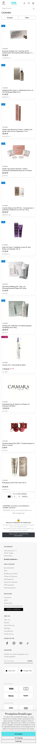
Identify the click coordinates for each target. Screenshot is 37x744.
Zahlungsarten (9, 579)
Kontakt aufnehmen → (11, 559)
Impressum (7, 597)
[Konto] (24, 3)
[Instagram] (14, 643)
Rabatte (6, 622)
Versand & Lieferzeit (10, 582)
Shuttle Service (9, 634)
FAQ (5, 571)
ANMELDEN (29, 661)
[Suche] (33, 9)
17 (19, 496)
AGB (5, 600)
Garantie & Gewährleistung (13, 606)
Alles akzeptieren (19, 734)
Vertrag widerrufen (13, 609)
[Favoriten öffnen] (29, 3)
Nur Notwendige (19, 738)
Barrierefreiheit (9, 568)
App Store (11, 671)
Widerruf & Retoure (10, 576)
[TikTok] (28, 643)
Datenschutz (8, 603)
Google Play (27, 671)
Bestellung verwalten (11, 573)
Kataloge (7, 628)
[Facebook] (7, 643)
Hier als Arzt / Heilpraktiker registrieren (18, 535)
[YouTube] (21, 643)
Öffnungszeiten (9, 585)
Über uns (7, 620)
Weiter (24, 496)
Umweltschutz (8, 631)
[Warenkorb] (33, 3)
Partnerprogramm (10, 588)
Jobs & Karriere (9, 625)
